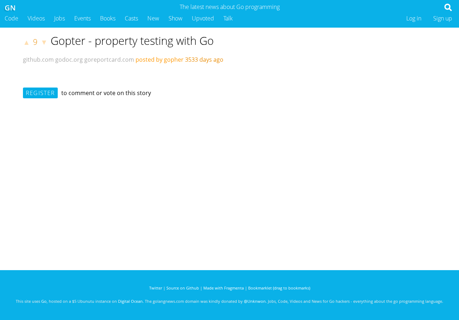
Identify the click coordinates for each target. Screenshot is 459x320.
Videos (36, 18)
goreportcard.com (109, 59)
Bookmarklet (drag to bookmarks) (279, 288)
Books (107, 18)
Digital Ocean (130, 301)
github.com (38, 59)
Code (11, 18)
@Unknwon (255, 301)
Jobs (59, 18)
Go (44, 301)
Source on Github (182, 288)
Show (176, 18)
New (153, 18)
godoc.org (69, 59)
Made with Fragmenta (223, 288)
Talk (228, 18)
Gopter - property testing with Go (132, 40)
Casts (131, 18)
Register (40, 93)
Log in (413, 18)
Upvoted (203, 18)
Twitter (155, 288)
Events (82, 18)
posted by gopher (160, 59)
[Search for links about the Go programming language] (449, 9)
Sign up (442, 18)
